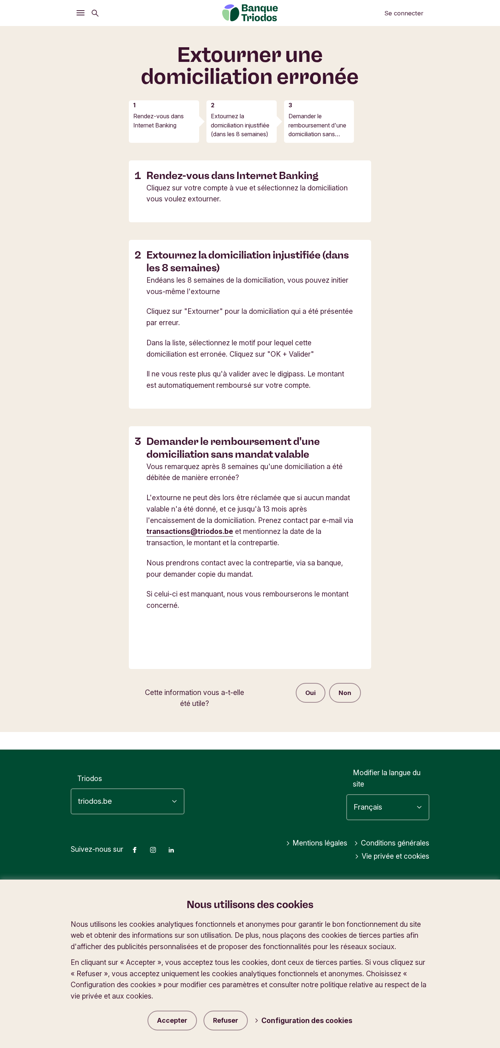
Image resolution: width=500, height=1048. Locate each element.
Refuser (225, 1020)
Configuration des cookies (306, 1020)
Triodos (89, 778)
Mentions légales (319, 843)
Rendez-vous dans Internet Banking (158, 120)
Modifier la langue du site (387, 778)
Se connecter (403, 13)
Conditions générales (395, 843)
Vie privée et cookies (395, 856)
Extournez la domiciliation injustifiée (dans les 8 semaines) (240, 124)
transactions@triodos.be (189, 531)
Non (345, 692)
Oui (310, 692)
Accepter (172, 1020)
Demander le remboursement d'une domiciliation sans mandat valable (317, 125)
